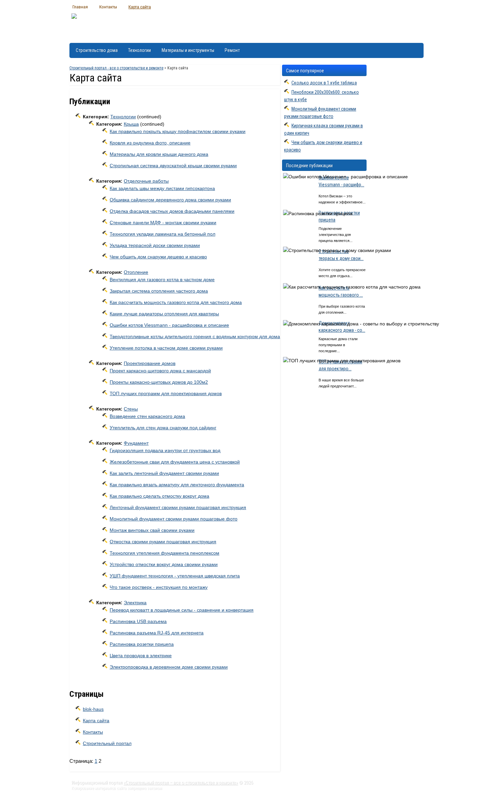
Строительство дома (97, 50)
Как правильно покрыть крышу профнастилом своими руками (177, 131)
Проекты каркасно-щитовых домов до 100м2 (159, 382)
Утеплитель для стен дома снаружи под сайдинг (163, 427)
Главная (80, 6)
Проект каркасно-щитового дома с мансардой (160, 370)
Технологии (139, 50)
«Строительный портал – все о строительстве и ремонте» (180, 782)
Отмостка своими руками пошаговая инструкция (163, 541)
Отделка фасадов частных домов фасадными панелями (172, 211)
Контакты (108, 6)
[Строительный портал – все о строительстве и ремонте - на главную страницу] (74, 25)
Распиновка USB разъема (138, 621)
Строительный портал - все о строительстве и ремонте (116, 68)
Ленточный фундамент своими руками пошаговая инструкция (178, 507)
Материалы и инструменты (188, 50)
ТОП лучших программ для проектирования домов (166, 393)
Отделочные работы (146, 181)
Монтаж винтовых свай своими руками (152, 530)
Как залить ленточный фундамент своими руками (164, 473)
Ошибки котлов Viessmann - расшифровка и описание (169, 325)
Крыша (131, 124)
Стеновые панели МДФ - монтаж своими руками (163, 222)
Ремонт (232, 50)
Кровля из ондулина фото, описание (150, 142)
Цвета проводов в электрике (141, 655)
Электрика (135, 602)
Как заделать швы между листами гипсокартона (162, 188)
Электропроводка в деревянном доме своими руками (169, 667)
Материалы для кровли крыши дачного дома (159, 154)
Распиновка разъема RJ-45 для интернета (157, 632)
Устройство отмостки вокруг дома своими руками (164, 564)
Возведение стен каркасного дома (147, 416)
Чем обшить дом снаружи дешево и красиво (158, 256)
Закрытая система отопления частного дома (159, 291)
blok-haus (93, 709)
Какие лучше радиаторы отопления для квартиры (164, 313)
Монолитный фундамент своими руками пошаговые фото (173, 518)
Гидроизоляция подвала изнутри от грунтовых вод (165, 450)
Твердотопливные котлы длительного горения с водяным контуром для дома (195, 336)
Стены (131, 409)
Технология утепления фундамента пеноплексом (164, 553)
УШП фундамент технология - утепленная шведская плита (175, 575)
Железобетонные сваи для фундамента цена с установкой (175, 462)
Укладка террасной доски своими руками (155, 245)
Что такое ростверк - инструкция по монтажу (159, 587)
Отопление (136, 272)
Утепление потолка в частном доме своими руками (166, 348)
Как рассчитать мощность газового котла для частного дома (176, 302)
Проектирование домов (149, 363)
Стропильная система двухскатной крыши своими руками (173, 165)
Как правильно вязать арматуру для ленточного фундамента (177, 484)
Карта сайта (139, 6)
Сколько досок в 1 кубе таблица (324, 82)
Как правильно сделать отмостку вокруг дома (159, 496)
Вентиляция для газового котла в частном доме (162, 279)
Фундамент (136, 443)
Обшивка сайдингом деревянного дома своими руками (170, 199)
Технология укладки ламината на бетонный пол (162, 234)
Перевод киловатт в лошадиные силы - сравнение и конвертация (182, 610)
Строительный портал (107, 743)
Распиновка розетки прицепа (142, 644)
